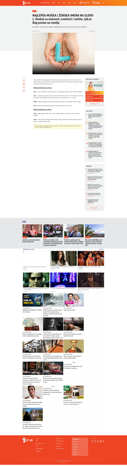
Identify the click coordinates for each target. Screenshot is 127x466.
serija (64, 2)
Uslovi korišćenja (59, 441)
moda (66, 237)
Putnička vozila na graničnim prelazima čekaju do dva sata (94, 194)
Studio (37, 446)
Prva (37, 441)
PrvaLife (75, 451)
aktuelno (88, 237)
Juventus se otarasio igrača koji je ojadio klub (31, 241)
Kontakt (37, 438)
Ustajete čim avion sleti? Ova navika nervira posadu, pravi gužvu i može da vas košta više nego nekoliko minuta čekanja (95, 186)
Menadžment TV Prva (40, 443)
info (45, 237)
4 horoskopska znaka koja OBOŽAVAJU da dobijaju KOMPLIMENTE (93, 201)
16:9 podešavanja (39, 448)
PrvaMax (75, 444)
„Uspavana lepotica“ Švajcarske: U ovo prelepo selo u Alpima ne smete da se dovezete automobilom (95, 170)
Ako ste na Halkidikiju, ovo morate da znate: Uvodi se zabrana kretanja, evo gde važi (93, 242)
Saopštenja (58, 446)
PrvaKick (75, 449)
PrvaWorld (75, 446)
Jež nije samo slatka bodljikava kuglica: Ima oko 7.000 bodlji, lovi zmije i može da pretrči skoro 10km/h (95, 116)
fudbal (24, 237)
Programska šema (45, 2)
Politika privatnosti (60, 448)
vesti (74, 2)
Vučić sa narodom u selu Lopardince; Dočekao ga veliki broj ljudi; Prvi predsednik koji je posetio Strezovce (52, 242)
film (59, 2)
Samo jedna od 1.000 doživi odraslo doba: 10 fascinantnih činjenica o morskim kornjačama (95, 178)
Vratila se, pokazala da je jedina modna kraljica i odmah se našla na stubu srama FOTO (73, 241)
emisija (53, 2)
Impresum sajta (59, 438)
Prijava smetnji (59, 443)
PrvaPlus (75, 441)
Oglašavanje (38, 451)
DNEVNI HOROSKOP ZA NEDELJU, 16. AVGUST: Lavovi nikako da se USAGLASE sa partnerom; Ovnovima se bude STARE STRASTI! (95, 136)
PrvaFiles (75, 454)
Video (69, 2)
